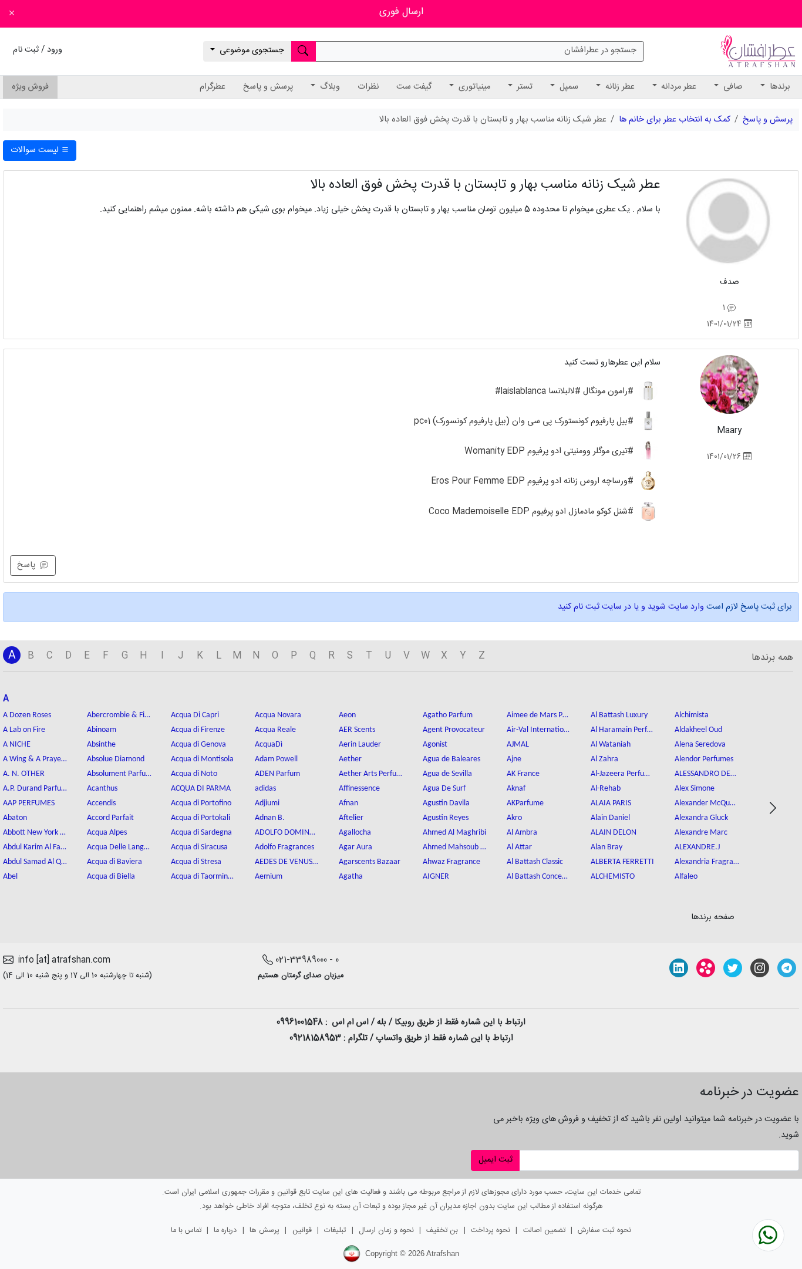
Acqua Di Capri (195, 715)
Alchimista (692, 715)
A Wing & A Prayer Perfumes (35, 759)
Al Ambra (522, 832)
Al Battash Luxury (619, 715)
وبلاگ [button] (329, 87)
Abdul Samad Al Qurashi (35, 862)
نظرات (368, 87)
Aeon (347, 715)
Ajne (514, 759)
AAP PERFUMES (29, 803)
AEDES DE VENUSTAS (287, 862)
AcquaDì (268, 744)
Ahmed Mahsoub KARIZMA (455, 847)
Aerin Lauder (360, 744)
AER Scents (357, 729)
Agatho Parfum (448, 715)
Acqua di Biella (111, 876)
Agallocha (355, 832)
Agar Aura (355, 847)
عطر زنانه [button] (619, 87)
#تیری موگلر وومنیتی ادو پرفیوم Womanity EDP (550, 451)
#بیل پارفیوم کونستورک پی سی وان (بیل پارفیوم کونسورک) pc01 (525, 421)
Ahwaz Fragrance (451, 862)
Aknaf (516, 788)
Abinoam (101, 729)
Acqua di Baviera (114, 862)
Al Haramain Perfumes (623, 729)
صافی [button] (732, 87)
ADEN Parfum (277, 774)
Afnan (348, 803)
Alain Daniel (610, 818)
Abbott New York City (35, 832)
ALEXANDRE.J (697, 847)
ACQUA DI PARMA (201, 788)
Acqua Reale (275, 729)
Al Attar (519, 847)
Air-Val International (539, 729)
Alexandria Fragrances (707, 862)
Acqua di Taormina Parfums (203, 876)
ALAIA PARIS (611, 803)
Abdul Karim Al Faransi (35, 847)
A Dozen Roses (27, 715)
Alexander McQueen (707, 803)
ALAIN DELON (613, 832)
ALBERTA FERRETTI (622, 862)
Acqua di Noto (194, 774)
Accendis (101, 803)
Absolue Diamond (115, 759)
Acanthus (102, 788)
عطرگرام (212, 87)
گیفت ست (414, 87)
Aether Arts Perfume (371, 774)
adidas (265, 788)
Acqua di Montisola (202, 759)
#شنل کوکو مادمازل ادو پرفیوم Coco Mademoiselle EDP (532, 511)
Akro (514, 818)
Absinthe (101, 744)
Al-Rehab (606, 788)
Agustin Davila (446, 803)
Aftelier (351, 818)
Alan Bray (606, 847)
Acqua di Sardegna (201, 832)
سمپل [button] (567, 87)
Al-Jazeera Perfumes (623, 774)
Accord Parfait (110, 818)
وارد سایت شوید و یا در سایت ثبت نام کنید (631, 607)
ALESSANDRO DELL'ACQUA (707, 774)
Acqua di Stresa (196, 862)
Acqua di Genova (198, 744)
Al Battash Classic (535, 862)
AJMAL (518, 744)
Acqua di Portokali (200, 818)
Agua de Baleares (451, 759)
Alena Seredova (700, 744)
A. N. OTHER (24, 774)
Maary (729, 431)
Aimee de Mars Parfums (539, 715)
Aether (350, 759)
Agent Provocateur (454, 729)
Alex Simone (695, 788)
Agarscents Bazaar (369, 862)
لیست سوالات (36, 150)
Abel (10, 876)
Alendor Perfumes (704, 759)
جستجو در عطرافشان (600, 50)
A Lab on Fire (24, 729)
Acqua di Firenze (198, 729)
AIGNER (436, 876)
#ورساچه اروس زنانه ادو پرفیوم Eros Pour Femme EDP (533, 481)
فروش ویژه (30, 87)
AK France (523, 774)
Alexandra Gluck (701, 818)
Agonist (435, 744)
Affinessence (359, 788)
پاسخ (28, 565)
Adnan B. (270, 818)
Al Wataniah (611, 744)
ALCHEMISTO (613, 876)
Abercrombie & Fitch (119, 715)
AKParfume (525, 803)
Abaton (15, 818)
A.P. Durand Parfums (35, 788)
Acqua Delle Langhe (119, 847)
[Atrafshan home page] (758, 52)
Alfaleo (686, 876)
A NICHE (17, 744)
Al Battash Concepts (539, 876)
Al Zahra (604, 759)
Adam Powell (276, 759)
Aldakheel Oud (698, 729)
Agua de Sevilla (447, 774)
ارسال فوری (401, 12)
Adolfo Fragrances (284, 847)
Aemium (268, 876)
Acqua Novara (278, 715)
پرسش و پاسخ (268, 87)
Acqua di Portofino (201, 803)
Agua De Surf (444, 788)
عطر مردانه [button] (677, 87)
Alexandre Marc (701, 832)
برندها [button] (778, 87)
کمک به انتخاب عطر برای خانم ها (674, 120)
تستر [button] (523, 87)
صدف (729, 282)
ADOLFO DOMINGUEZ (287, 832)
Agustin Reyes (446, 818)
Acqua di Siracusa (199, 847)
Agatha (351, 876)
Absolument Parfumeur (119, 774)
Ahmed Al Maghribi (454, 832)
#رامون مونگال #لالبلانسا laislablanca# (565, 391)
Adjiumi (267, 803)
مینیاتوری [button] (473, 87)
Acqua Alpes (107, 832)
